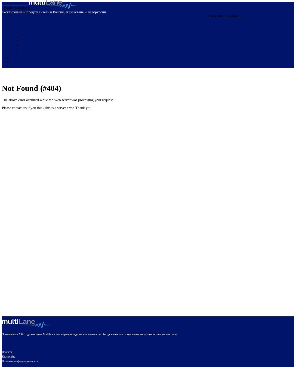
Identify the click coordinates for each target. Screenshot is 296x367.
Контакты (19, 66)
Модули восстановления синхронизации (52, 37)
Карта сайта (8, 356)
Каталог (17, 20)
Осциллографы (32, 28)
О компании (21, 61)
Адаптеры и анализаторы (40, 53)
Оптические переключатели (42, 45)
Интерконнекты (33, 49)
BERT (25, 24)
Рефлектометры (32, 32)
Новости (18, 57)
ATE (23, 41)
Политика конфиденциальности (20, 361)
